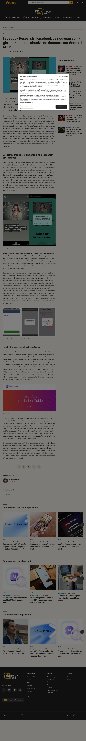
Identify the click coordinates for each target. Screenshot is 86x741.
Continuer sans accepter (62, 76)
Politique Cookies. (24, 93)
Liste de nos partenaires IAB (26, 102)
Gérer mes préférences (27, 106)
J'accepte (61, 106)
